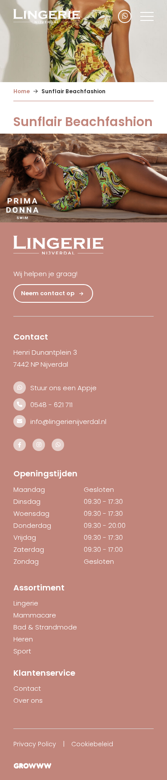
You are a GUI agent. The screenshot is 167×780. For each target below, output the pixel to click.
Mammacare (34, 615)
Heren (23, 639)
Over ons (28, 700)
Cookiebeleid (92, 744)
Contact (27, 688)
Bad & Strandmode (45, 627)
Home (21, 91)
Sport (22, 651)
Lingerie (25, 603)
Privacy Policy (34, 744)
